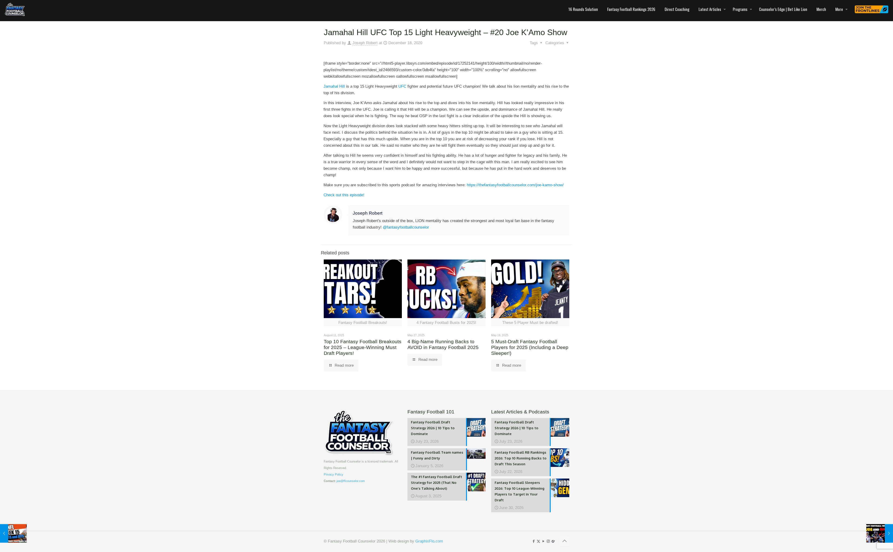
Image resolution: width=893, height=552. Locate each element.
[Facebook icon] (533, 541)
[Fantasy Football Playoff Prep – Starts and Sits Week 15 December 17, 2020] (13, 533)
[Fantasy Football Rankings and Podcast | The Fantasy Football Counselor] (15, 9)
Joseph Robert (365, 43)
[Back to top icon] (564, 541)
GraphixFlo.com (429, 541)
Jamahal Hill (334, 86)
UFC (402, 86)
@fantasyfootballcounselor (406, 227)
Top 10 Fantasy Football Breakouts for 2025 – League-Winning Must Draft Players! (362, 347)
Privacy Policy (333, 474)
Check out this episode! (343, 195)
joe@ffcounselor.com (351, 481)
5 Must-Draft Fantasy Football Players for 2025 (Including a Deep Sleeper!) (529, 347)
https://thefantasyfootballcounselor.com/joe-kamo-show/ (515, 185)
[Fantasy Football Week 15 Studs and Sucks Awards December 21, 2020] (879, 533)
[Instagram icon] (548, 541)
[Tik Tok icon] (553, 541)
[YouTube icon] (543, 541)
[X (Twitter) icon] (538, 541)
